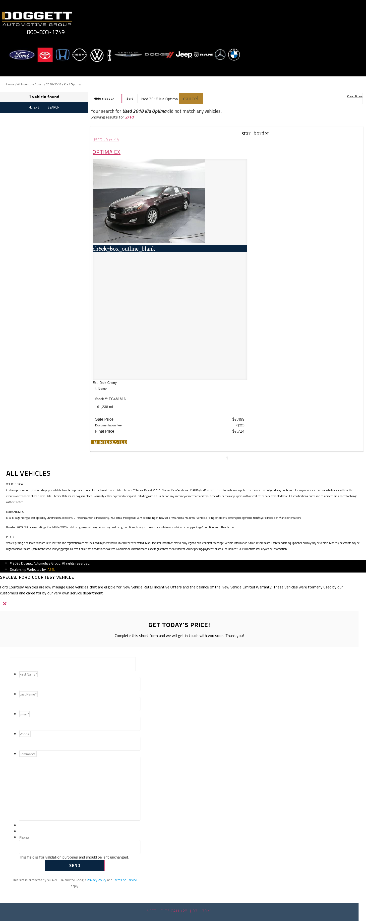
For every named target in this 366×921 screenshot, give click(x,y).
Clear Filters (355, 96)
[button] (191, 98)
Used (40, 84)
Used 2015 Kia (106, 139)
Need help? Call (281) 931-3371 (179, 911)
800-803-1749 (46, 31)
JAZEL (51, 569)
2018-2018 (53, 84)
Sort (129, 98)
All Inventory (25, 84)
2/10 (129, 117)
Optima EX (107, 152)
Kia (66, 84)
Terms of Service (125, 879)
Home (10, 84)
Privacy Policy (96, 879)
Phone (24, 837)
